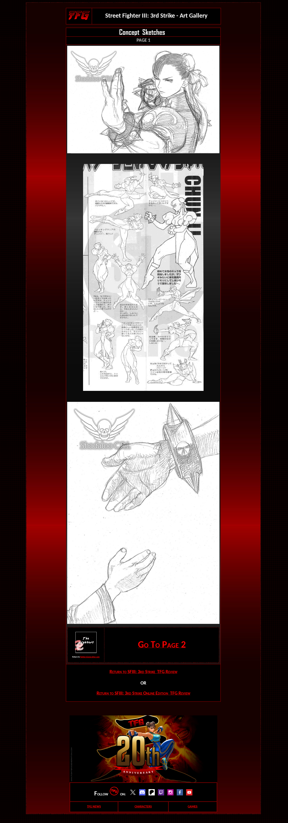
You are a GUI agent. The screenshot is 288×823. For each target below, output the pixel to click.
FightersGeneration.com (90, 657)
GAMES (192, 806)
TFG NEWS (94, 806)
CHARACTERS (143, 806)
